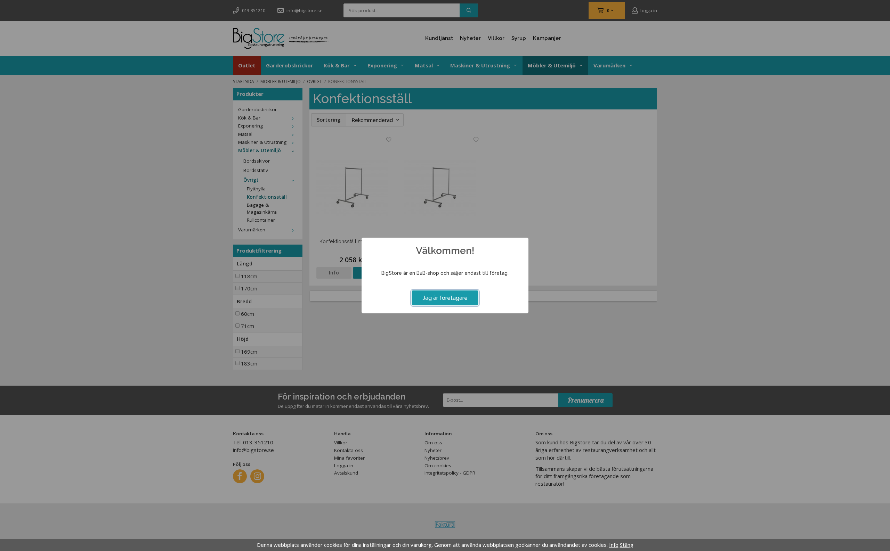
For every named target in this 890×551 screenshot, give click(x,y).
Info (613, 544)
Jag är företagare (445, 298)
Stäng (626, 544)
